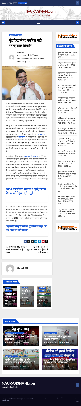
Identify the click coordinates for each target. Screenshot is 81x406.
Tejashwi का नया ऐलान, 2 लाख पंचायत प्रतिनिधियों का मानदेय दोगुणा (66, 141)
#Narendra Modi (23, 58)
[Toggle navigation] (39, 22)
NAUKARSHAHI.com (40, 11)
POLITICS (19, 35)
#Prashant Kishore (37, 58)
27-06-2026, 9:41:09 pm (53, 342)
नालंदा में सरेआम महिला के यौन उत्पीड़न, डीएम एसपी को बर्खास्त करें (67, 75)
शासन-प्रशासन (75, 398)
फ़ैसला (67, 398)
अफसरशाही (55, 398)
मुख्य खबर (47, 398)
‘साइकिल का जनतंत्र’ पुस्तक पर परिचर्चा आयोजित (57, 338)
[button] (73, 22)
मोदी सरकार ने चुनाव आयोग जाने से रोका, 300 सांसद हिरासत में (66, 199)
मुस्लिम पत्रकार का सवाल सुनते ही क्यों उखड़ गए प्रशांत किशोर (67, 174)
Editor (21, 52)
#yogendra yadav (23, 62)
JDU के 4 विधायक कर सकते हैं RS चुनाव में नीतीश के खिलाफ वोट (67, 88)
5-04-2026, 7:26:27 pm (14, 366)
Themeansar (5, 400)
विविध (77, 401)
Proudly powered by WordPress (11, 399)
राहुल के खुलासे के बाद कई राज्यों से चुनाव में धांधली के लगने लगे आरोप (66, 211)
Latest (8, 287)
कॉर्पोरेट (62, 398)
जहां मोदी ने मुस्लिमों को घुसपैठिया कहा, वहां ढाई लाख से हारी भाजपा (37, 250)
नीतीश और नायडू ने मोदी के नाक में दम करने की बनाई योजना (16, 250)
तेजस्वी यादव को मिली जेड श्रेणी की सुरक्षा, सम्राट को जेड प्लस (67, 186)
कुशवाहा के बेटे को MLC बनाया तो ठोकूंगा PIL (19, 338)
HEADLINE (12, 35)
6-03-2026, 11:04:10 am (53, 366)
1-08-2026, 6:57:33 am (14, 342)
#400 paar (34, 55)
